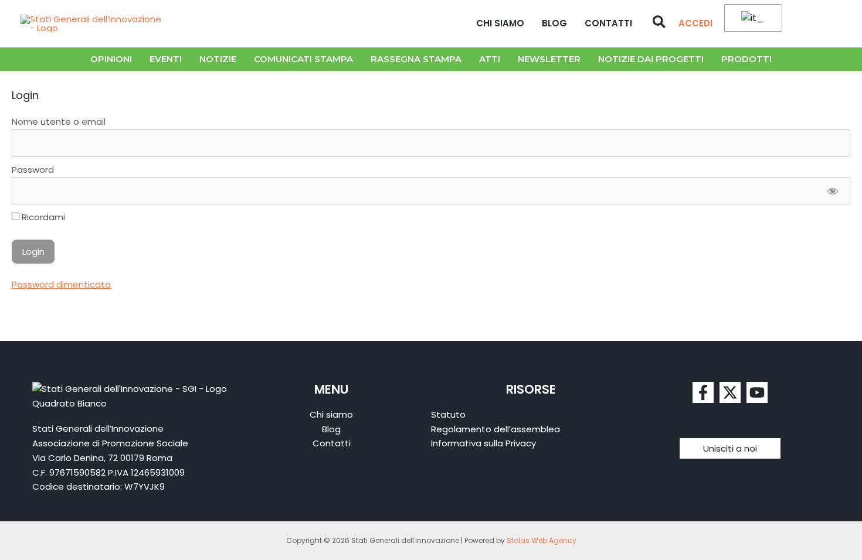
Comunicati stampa (303, 58)
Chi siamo (500, 23)
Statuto (448, 414)
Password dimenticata (61, 284)
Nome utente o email (59, 121)
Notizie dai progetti (651, 58)
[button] (660, 23)
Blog (554, 23)
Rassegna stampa (416, 58)
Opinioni (111, 58)
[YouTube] (757, 392)
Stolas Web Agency (541, 540)
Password (33, 169)
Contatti (608, 23)
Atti (489, 58)
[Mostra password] (832, 190)
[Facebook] (703, 392)
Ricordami (42, 217)
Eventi (166, 58)
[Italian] (751, 18)
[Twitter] (730, 392)
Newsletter (549, 58)
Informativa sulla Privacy (483, 443)
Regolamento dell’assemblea (495, 429)
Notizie (217, 58)
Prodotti (746, 58)
